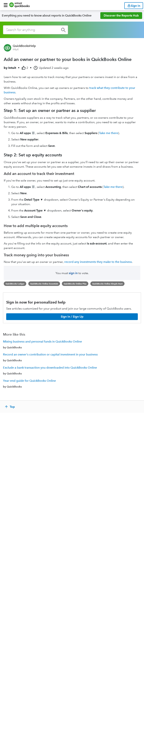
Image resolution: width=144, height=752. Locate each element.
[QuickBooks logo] (19, 5)
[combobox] (35, 29)
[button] (6, 5)
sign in (73, 273)
